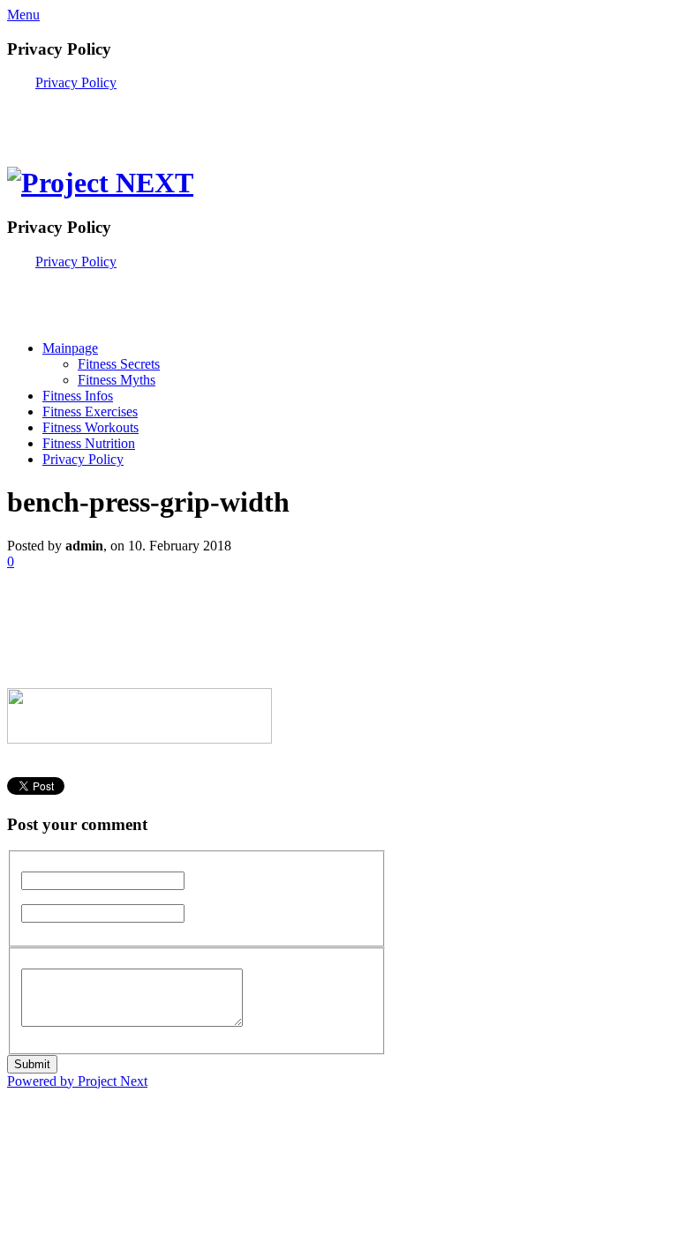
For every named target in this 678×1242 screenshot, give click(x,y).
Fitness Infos (77, 395)
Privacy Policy (76, 82)
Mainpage (70, 347)
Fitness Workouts (90, 427)
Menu (23, 14)
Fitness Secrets (119, 363)
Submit (32, 1064)
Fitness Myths (116, 379)
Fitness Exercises (90, 411)
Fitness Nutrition (88, 443)
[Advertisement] (213, 117)
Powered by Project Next (77, 1081)
